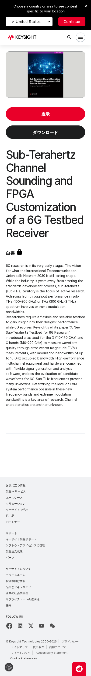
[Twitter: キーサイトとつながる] (30, 625)
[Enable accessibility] (9, 667)
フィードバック (21, 652)
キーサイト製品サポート (21, 539)
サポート (11, 533)
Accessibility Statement (51, 652)
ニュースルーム (15, 575)
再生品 (10, 515)
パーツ (10, 557)
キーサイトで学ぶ (17, 509)
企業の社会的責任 (17, 593)
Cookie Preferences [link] (23, 658)
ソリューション (15, 503)
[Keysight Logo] (23, 37)
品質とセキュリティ (18, 587)
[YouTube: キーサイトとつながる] (41, 625)
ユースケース (14, 497)
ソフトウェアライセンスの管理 (25, 545)
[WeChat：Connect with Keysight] (52, 625)
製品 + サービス (16, 491)
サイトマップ (19, 647)
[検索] (69, 37)
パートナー (13, 522)
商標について (57, 647)
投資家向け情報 (15, 581)
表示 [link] (45, 114)
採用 (8, 605)
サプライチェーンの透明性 (22, 599)
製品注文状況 (14, 551)
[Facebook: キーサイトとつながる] (9, 625)
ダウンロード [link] (45, 132)
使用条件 (38, 647)
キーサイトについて (18, 568)
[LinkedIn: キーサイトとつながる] (20, 625)
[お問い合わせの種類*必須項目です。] (79, 669)
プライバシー (70, 641)
